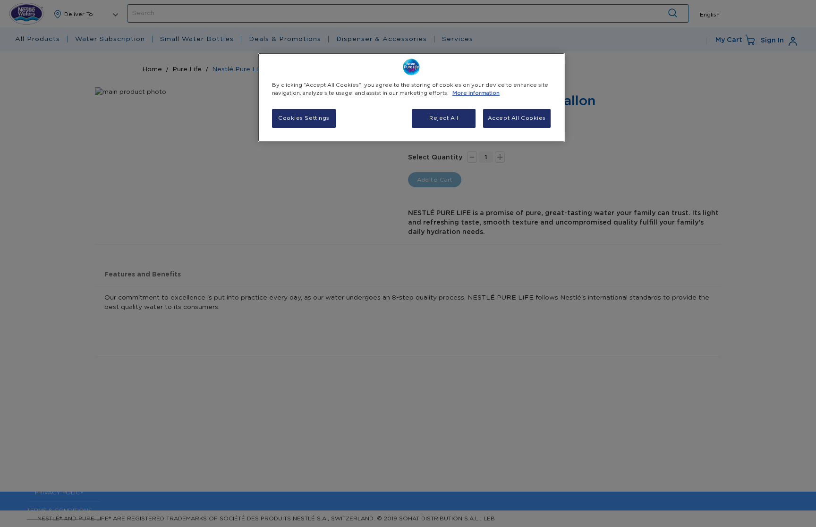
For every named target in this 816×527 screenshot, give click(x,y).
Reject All (444, 118)
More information (476, 93)
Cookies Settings (304, 118)
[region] (411, 97)
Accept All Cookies (517, 118)
